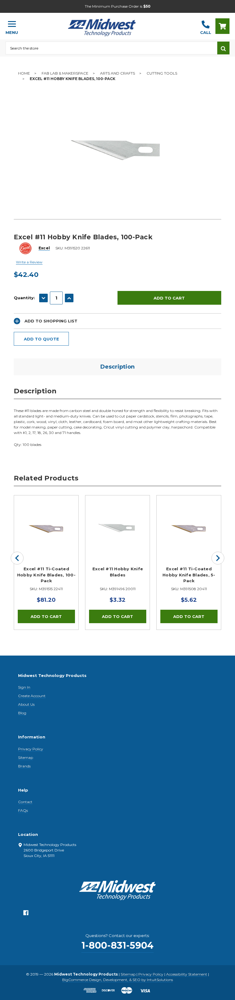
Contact (25, 802)
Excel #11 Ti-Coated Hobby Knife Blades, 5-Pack (188, 574)
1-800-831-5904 (117, 945)
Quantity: (24, 297)
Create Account (32, 695)
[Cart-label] (222, 26)
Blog (22, 713)
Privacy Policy (30, 749)
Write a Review (29, 262)
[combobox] (111, 48)
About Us (26, 704)
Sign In (24, 687)
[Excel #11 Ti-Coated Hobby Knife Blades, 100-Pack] (46, 527)
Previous (17, 558)
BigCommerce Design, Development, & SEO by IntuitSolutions (117, 979)
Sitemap (25, 757)
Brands (24, 766)
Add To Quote (41, 338)
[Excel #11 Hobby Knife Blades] (117, 527)
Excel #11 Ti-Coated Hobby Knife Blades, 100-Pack (46, 574)
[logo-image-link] (109, 23)
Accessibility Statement (186, 974)
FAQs (23, 810)
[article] (46, 562)
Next (217, 558)
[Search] (223, 48)
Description (117, 366)
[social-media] (26, 914)
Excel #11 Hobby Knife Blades (117, 571)
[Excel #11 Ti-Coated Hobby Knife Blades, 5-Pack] (189, 527)
